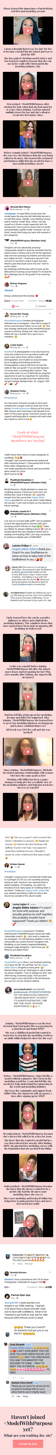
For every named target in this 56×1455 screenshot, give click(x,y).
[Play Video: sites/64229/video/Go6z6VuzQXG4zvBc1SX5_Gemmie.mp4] (28, 183)
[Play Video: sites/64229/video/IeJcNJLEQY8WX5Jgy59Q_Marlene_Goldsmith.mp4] (28, 752)
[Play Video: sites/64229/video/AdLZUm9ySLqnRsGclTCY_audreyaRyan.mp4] (28, 1223)
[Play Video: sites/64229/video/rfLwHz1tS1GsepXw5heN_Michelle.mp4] (28, 807)
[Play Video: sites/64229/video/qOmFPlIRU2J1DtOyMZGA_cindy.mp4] (28, 648)
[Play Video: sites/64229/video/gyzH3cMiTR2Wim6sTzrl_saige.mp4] (28, 1115)
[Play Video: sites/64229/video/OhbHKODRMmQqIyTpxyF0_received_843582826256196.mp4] (28, 31)
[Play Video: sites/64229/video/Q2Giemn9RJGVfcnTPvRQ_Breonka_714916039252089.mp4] (28, 1168)
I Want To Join (28, 1444)
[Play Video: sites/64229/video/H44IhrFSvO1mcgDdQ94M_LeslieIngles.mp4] (28, 696)
